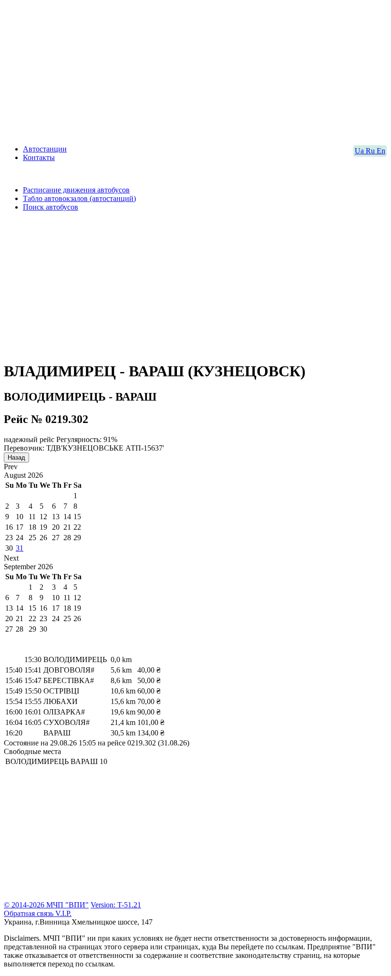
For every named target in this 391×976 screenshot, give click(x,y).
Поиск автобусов (50, 207)
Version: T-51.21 (116, 905)
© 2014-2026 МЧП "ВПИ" (46, 905)
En (381, 151)
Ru (371, 151)
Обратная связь (29, 913)
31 (19, 548)
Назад (16, 457)
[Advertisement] (195, 70)
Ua (360, 151)
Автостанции (45, 149)
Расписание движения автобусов (76, 190)
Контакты (39, 157)
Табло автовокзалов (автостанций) (79, 198)
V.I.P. (63, 913)
